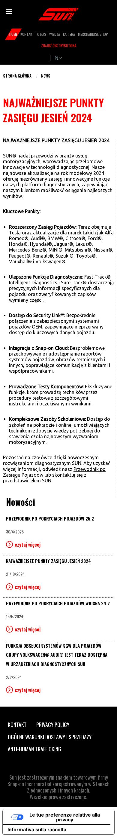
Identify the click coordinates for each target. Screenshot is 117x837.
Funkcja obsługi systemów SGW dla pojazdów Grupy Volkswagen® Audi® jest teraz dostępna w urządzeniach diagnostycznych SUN (56, 654)
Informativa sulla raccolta (37, 829)
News (45, 76)
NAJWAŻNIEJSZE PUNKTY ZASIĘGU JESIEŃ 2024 (48, 560)
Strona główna (17, 76)
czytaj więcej (27, 544)
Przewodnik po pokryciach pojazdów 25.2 (50, 518)
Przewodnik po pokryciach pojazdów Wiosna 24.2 (58, 603)
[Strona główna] (58, 14)
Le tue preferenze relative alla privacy (64, 817)
